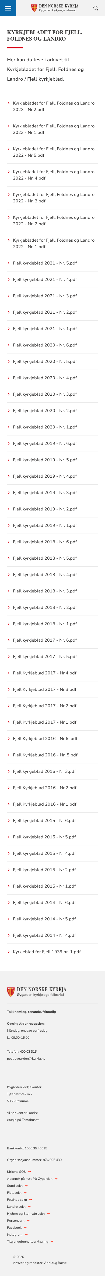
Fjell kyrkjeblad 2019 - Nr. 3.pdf (45, 493)
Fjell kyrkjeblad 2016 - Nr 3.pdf (44, 771)
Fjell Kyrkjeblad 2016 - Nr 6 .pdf (45, 739)
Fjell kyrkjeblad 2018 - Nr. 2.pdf (45, 607)
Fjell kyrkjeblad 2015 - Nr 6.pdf (44, 821)
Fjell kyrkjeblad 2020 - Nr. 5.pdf (45, 361)
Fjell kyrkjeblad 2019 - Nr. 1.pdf (45, 525)
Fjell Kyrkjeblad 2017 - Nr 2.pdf (44, 706)
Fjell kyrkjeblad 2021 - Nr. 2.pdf (45, 312)
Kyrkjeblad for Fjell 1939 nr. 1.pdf (47, 952)
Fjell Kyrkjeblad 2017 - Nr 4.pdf (44, 673)
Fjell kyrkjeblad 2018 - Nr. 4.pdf (45, 575)
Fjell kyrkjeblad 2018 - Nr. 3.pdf (45, 591)
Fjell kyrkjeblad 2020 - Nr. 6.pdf (45, 345)
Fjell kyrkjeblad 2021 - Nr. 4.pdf (45, 280)
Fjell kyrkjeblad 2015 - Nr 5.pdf (44, 837)
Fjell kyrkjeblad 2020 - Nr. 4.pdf (45, 378)
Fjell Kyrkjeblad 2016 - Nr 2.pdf (44, 788)
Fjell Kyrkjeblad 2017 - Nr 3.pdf (44, 689)
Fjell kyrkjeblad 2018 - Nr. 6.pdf (45, 542)
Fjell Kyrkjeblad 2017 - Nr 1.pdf (44, 722)
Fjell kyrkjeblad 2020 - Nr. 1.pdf (45, 427)
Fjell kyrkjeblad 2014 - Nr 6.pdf (44, 903)
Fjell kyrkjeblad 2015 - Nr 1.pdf (44, 886)
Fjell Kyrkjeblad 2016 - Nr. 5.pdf (45, 755)
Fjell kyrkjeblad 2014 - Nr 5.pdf (44, 919)
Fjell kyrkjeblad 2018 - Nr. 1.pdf (45, 624)
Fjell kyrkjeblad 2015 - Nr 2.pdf (44, 870)
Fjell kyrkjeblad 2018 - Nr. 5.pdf (45, 558)
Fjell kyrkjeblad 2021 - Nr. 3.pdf (45, 296)
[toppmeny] (8, 8)
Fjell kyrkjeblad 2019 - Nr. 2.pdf (45, 509)
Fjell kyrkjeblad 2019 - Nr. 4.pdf (45, 476)
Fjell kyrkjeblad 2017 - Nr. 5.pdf (45, 657)
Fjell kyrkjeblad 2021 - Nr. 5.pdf (45, 263)
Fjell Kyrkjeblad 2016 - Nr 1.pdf (44, 804)
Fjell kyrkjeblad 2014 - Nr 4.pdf (44, 935)
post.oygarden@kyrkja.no (26, 1058)
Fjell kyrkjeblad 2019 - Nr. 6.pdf (45, 443)
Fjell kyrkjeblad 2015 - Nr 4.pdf (44, 853)
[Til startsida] (36, 991)
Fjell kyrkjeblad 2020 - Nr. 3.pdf (45, 394)
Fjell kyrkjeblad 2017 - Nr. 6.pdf (45, 640)
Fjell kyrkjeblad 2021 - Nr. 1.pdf (45, 329)
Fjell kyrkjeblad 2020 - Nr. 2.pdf (45, 411)
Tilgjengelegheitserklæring (27, 1241)
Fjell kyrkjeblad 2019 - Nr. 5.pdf (45, 460)
